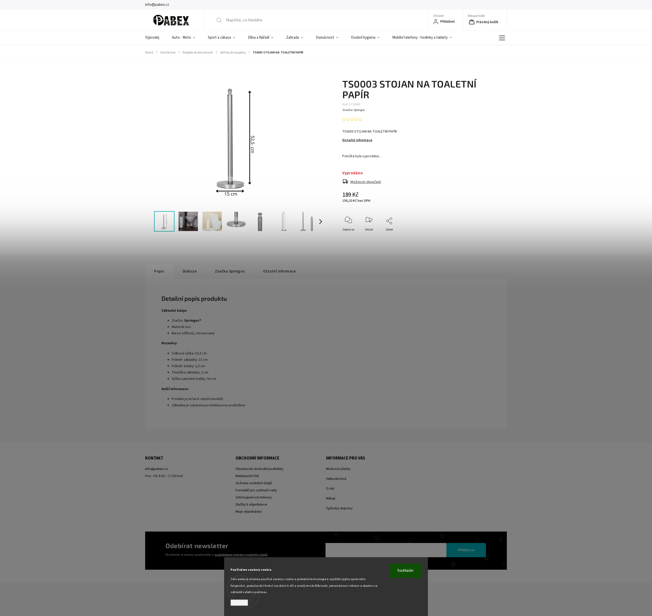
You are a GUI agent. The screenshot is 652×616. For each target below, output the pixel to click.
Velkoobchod (336, 478)
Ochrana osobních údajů (254, 483)
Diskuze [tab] (190, 271)
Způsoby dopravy (339, 508)
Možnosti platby (338, 468)
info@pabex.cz (156, 468)
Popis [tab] (159, 271)
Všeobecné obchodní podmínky (259, 468)
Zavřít (485, 238)
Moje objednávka (249, 511)
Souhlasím (405, 570)
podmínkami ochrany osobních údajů (241, 554)
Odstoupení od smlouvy (254, 497)
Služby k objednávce (251, 504)
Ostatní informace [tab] (279, 271)
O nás (330, 488)
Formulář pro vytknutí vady (256, 490)
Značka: (353, 110)
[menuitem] (155, 38)
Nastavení (239, 602)
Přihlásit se (466, 550)
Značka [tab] (230, 271)
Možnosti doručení (365, 181)
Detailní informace (357, 140)
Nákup (330, 498)
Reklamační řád (247, 476)
